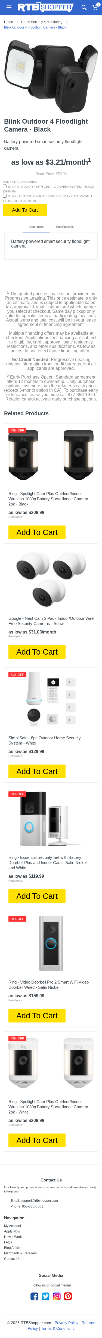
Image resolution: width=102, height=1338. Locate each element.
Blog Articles (13, 1248)
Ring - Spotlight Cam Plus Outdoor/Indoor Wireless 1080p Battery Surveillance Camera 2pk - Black (48, 498)
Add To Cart (25, 210)
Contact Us (12, 1259)
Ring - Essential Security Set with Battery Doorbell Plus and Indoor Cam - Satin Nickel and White (47, 862)
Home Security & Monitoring (42, 22)
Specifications (64, 226)
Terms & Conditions (58, 1328)
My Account (12, 1226)
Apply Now (12, 1231)
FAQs (8, 1242)
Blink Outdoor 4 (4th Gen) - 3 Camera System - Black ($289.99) (48, 189)
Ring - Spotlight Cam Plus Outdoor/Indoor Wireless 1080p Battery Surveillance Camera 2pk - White (48, 1106)
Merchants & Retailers (20, 1253)
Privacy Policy (66, 1322)
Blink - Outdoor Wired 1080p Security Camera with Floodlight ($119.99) (47, 199)
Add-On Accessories (20, 181)
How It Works (13, 1237)
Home (8, 22)
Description (36, 226)
